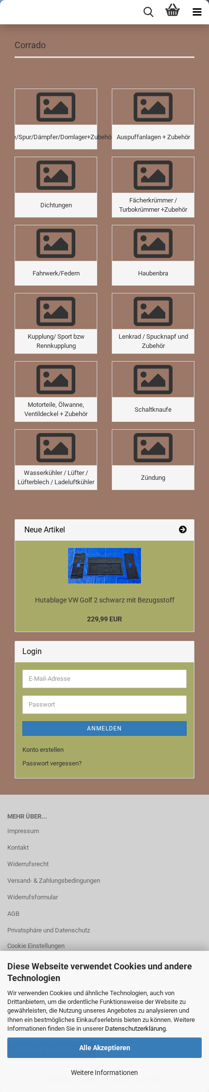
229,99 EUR (104, 619)
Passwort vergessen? (52, 763)
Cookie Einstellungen (36, 945)
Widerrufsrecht (28, 864)
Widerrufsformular (32, 897)
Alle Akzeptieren (104, 1048)
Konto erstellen (43, 749)
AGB (13, 913)
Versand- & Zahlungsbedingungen (53, 880)
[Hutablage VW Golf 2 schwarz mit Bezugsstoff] (104, 565)
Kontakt (18, 847)
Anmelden (104, 728)
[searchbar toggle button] (148, 12)
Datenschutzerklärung (135, 1028)
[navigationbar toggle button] (197, 12)
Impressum (23, 831)
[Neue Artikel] (183, 530)
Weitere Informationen (104, 1072)
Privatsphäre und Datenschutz (48, 930)
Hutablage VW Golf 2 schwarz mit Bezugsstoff (104, 600)
